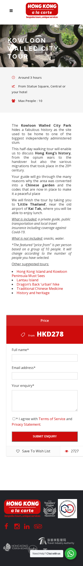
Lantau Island (27, 280)
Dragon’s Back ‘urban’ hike (38, 284)
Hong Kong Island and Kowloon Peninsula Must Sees (39, 273)
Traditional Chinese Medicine (40, 288)
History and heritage (33, 292)
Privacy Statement (26, 424)
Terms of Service (52, 419)
